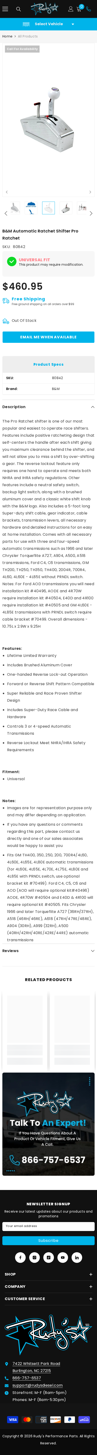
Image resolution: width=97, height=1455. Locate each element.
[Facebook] (20, 1257)
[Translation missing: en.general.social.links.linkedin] (77, 1257)
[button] (7, 192)
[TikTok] (48, 1257)
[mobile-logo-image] (45, 9)
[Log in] (70, 9)
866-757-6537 (26, 1378)
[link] (25, 1052)
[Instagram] (34, 1257)
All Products (28, 36)
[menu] (5, 9)
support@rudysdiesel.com (37, 1385)
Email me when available (48, 337)
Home (7, 36)
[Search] (18, 9)
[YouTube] (62, 1257)
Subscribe (48, 1240)
